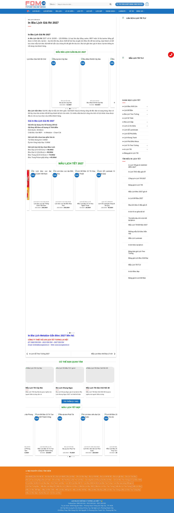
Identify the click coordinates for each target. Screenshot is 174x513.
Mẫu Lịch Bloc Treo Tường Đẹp (131, 489)
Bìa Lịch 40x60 (60, 476)
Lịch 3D (68, 483)
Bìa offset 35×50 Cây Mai (81, 102)
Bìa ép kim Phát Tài (50, 449)
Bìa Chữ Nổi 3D (38, 476)
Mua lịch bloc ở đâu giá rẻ (137, 205)
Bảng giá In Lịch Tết (135, 185)
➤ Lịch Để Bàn (127, 110)
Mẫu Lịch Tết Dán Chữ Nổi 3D (98, 388)
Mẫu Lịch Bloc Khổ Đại (79, 489)
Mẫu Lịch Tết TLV (134, 265)
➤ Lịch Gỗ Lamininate (130, 130)
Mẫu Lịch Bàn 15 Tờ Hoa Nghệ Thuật (77, 204)
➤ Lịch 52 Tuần (127, 118)
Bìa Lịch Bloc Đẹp (82, 476)
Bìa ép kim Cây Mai (52, 102)
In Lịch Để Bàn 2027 (135, 198)
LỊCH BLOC (36, 11)
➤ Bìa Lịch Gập (127, 122)
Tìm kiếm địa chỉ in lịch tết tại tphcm (137, 219)
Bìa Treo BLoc (66, 480)
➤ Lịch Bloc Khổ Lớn (129, 106)
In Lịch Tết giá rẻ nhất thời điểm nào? (137, 166)
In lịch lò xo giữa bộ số (136, 212)
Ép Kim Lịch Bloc (56, 493)
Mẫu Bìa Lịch (61, 486)
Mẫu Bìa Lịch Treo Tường (123, 486)
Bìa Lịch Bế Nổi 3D (105, 476)
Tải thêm (71, 401)
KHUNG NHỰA (110, 11)
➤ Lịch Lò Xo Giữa (129, 126)
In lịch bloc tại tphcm (135, 245)
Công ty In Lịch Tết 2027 (137, 178)
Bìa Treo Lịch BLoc (78, 480)
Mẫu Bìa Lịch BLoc (72, 486)
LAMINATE (122, 11)
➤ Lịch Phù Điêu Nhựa (130, 141)
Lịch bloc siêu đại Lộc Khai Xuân (73, 449)
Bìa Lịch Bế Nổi (93, 476)
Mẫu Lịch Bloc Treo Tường (112, 489)
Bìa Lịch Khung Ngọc (64, 388)
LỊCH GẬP (99, 11)
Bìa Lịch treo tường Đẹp (33, 480)
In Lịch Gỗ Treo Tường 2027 (39, 354)
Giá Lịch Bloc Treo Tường (121, 480)
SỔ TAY (131, 11)
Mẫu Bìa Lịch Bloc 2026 (87, 486)
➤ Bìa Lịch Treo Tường (130, 114)
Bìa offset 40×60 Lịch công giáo (110, 102)
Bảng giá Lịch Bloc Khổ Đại (138, 258)
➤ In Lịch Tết (127, 149)
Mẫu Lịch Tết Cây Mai (34, 388)
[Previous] (28, 83)
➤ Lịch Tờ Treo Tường (130, 145)
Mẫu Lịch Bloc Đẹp (31, 493)
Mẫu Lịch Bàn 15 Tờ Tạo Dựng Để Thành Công (27, 449)
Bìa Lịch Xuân (46, 480)
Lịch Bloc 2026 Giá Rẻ (90, 483)
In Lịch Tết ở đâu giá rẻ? (137, 172)
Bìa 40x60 (29, 476)
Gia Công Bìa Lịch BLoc (92, 480)
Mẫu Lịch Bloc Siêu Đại (95, 489)
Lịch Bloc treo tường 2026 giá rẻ (123, 483)
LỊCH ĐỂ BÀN (47, 11)
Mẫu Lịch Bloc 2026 (48, 489)
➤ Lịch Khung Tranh (129, 137)
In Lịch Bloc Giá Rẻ (32, 483)
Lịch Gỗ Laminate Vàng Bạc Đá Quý (99, 204)
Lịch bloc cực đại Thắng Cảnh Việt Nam (33, 204)
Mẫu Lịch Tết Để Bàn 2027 (138, 225)
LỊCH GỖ (89, 11)
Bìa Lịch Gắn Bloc (34, 19)
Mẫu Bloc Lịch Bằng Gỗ (48, 486)
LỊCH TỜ (80, 11)
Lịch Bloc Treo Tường (105, 483)
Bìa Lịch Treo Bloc (131, 476)
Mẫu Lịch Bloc (137, 486)
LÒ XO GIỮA (69, 11)
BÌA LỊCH (59, 11)
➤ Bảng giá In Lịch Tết (130, 153)
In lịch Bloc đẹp (133, 271)
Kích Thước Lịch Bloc (57, 483)
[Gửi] (110, 4)
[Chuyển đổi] (147, 106)
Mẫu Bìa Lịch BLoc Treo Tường (104, 486)
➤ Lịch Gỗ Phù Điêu (129, 134)
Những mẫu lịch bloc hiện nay (137, 232)
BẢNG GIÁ (139, 11)
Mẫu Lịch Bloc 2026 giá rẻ (63, 489)
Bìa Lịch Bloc (71, 476)
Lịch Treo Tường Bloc (32, 486)
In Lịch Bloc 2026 (136, 480)
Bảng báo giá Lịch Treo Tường (136, 252)
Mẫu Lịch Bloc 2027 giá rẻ (137, 192)
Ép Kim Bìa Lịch (44, 493)
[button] (147, 4)
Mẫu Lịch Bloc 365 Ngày (33, 489)
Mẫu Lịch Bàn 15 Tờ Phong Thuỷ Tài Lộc (97, 449)
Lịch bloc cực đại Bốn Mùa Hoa (55, 204)
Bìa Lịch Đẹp (56, 480)
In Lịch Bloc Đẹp (44, 483)
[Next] (113, 83)
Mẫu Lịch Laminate (135, 238)
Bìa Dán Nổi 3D (49, 476)
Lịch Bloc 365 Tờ (77, 483)
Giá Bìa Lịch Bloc (107, 480)
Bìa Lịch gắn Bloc (118, 476)
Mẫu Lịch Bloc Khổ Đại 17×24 (102, 354)
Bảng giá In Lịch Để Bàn (137, 278)
